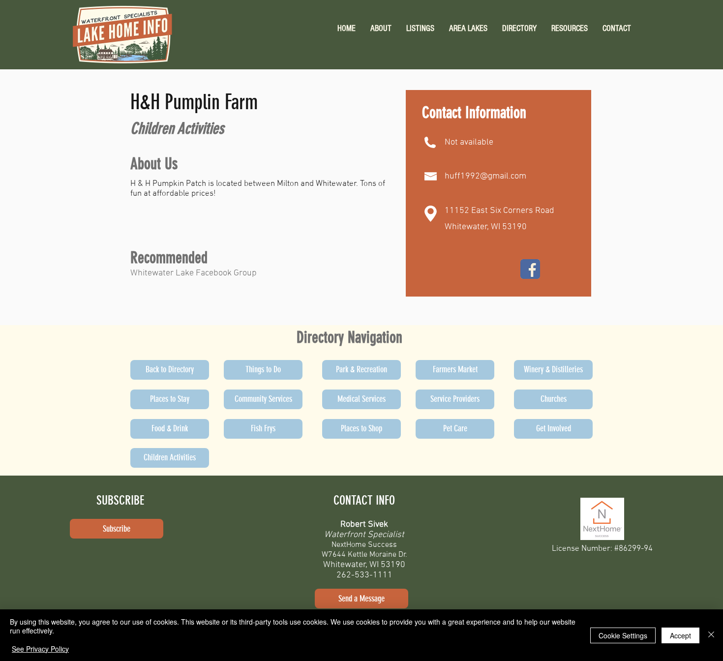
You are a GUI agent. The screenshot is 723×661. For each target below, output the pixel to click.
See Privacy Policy (40, 649)
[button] (569, 28)
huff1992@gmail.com (485, 176)
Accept (680, 635)
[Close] (711, 635)
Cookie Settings (623, 635)
